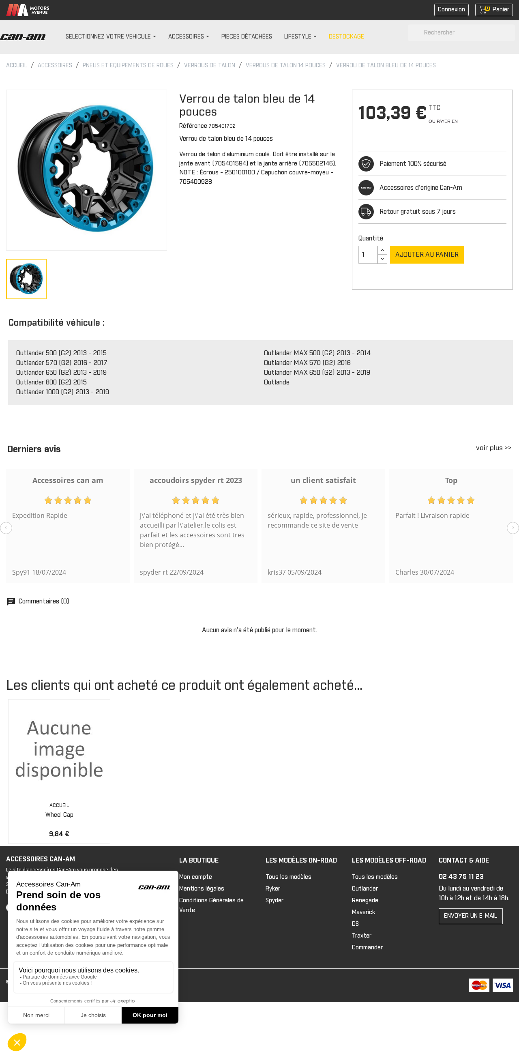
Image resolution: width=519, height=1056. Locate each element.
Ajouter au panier (427, 254)
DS (355, 924)
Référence (193, 126)
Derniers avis (34, 449)
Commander (367, 948)
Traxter (361, 936)
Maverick (363, 912)
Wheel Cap (59, 815)
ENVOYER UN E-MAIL (470, 916)
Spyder (274, 901)
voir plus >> (494, 448)
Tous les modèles (288, 877)
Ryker (273, 889)
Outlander (365, 889)
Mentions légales (201, 889)
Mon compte (195, 877)
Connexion (451, 10)
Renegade (365, 901)
